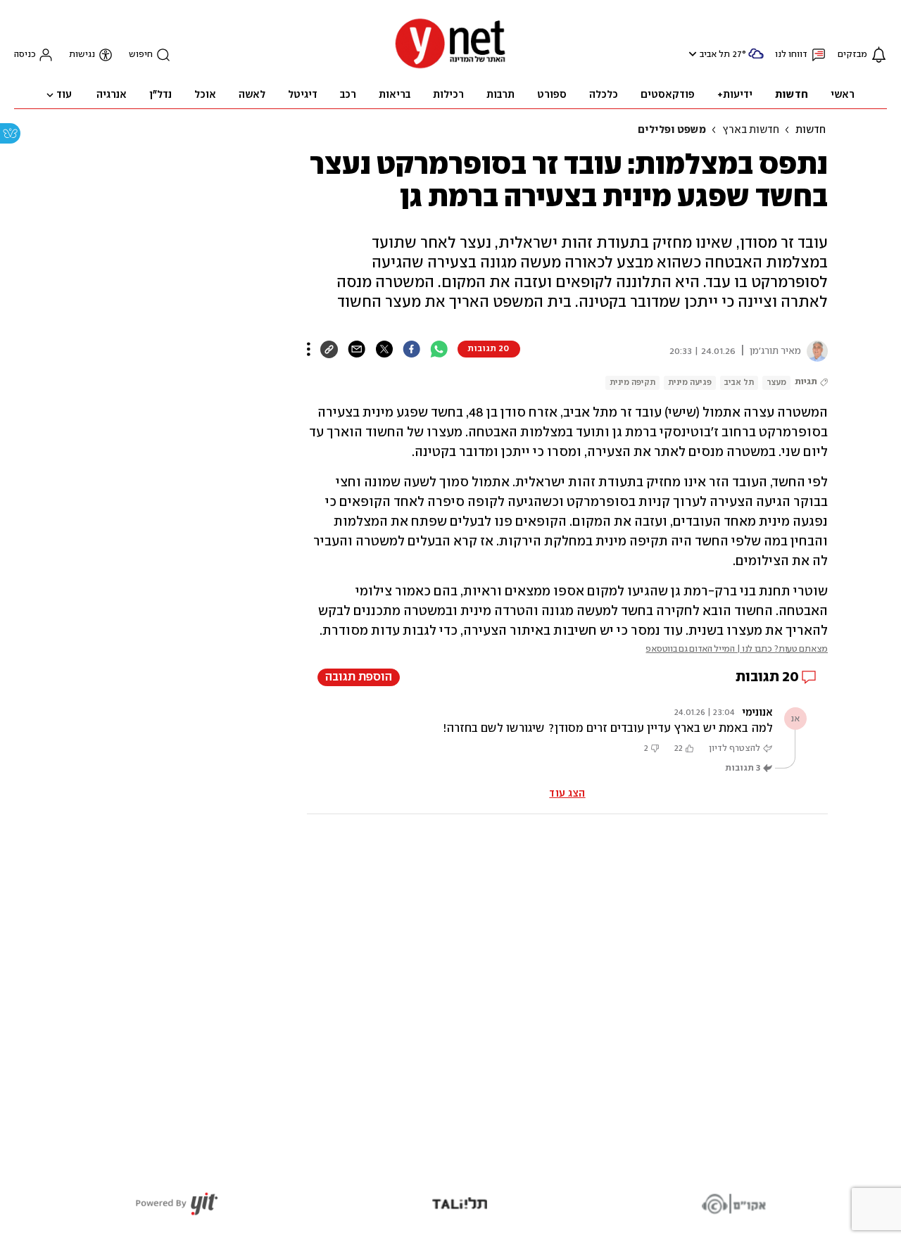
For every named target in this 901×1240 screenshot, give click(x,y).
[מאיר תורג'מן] (814, 351)
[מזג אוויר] (756, 59)
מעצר (776, 382)
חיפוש (141, 54)
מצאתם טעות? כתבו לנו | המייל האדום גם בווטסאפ (736, 649)
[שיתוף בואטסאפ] (439, 349)
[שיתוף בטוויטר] (384, 349)
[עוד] (308, 349)
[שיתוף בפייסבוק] (411, 349)
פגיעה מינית (690, 382)
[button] (691, 53)
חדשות (810, 130)
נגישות (82, 54)
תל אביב (715, 54)
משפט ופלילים (672, 130)
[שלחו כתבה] (356, 349)
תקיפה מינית (632, 382)
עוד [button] (64, 95)
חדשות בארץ (750, 130)
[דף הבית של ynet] (450, 67)
